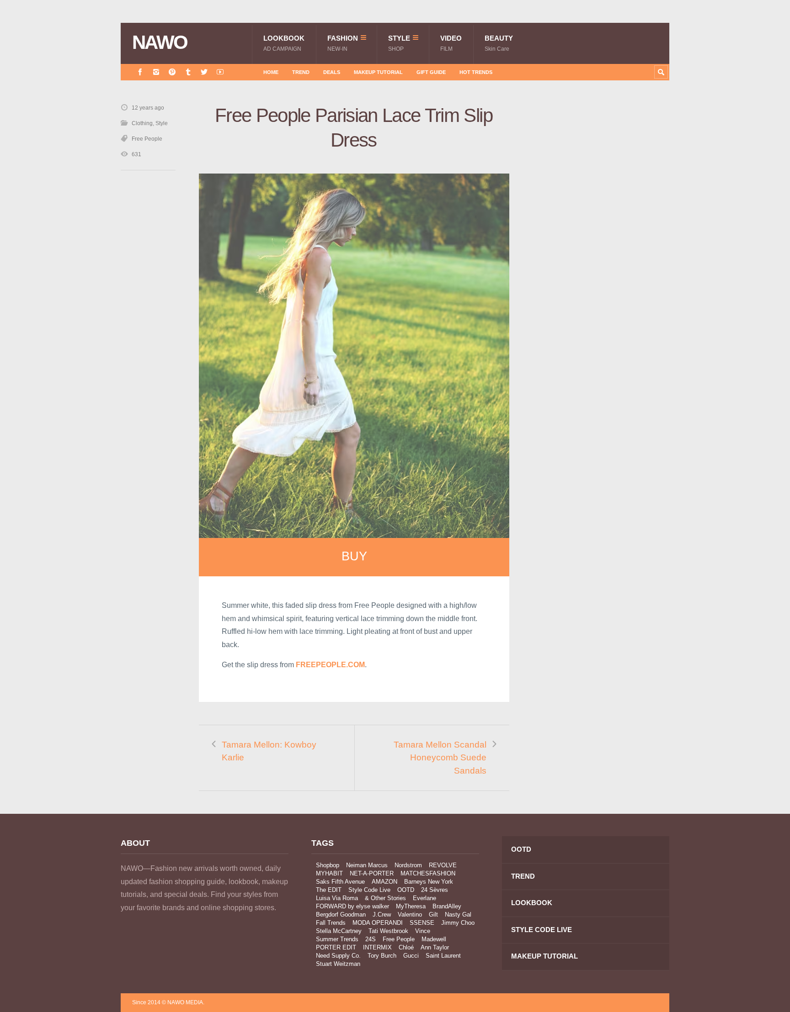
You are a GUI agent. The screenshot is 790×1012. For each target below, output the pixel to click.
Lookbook (283, 43)
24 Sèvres (434, 890)
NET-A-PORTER (372, 873)
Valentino (410, 914)
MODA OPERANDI (377, 923)
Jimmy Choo (458, 923)
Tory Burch (382, 956)
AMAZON (384, 882)
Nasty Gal (458, 914)
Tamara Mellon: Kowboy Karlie (269, 751)
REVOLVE (443, 865)
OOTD (405, 890)
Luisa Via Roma (337, 898)
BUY (354, 556)
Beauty (499, 43)
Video (451, 43)
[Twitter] (204, 72)
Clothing (142, 123)
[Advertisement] (600, 266)
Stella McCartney (339, 931)
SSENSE (422, 923)
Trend (301, 72)
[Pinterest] (172, 72)
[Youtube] (220, 72)
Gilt (433, 914)
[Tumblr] (188, 72)
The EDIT (329, 890)
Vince (422, 931)
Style (399, 43)
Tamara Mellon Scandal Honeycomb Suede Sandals (440, 757)
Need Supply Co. (338, 956)
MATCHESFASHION (427, 873)
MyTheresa (411, 906)
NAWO (159, 42)
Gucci (411, 956)
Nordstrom (408, 865)
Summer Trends (337, 939)
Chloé (406, 947)
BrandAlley (446, 906)
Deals (331, 72)
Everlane (424, 898)
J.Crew (382, 914)
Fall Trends (331, 923)
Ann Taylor (435, 947)
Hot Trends (475, 72)
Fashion (342, 43)
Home (270, 72)
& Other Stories (385, 898)
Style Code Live (369, 890)
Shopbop (327, 865)
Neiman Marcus (367, 865)
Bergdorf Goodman (341, 914)
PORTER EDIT (336, 947)
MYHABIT (329, 873)
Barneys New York (428, 882)
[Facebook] (140, 72)
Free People (147, 139)
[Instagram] (156, 72)
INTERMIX (377, 947)
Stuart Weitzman (338, 964)
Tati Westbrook (388, 931)
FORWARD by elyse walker (352, 906)
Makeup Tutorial (378, 72)
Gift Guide (431, 72)
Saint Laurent (443, 956)
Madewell (434, 939)
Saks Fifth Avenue (340, 882)
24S (370, 939)
